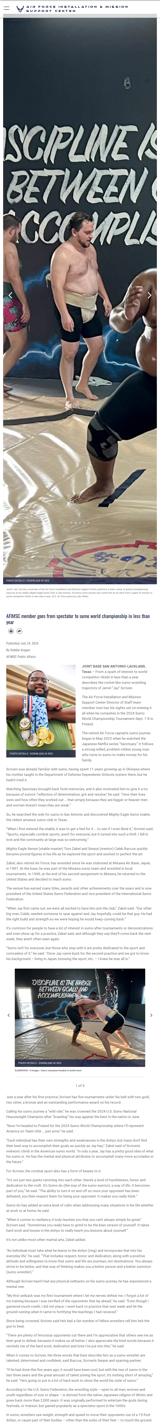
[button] (7, 9)
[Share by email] (19, 631)
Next (149, 295)
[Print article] (11, 631)
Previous (11, 295)
